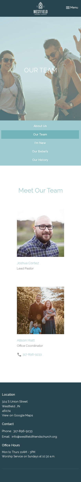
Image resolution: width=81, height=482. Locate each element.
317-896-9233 (32, 354)
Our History (40, 160)
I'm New (40, 143)
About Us (40, 126)
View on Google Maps (17, 415)
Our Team (40, 134)
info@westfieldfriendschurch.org (34, 436)
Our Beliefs (40, 151)
